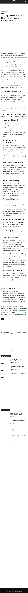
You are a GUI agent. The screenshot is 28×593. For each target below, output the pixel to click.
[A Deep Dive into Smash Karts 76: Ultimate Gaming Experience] (5, 415)
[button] (26, 2)
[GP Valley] (2, 24)
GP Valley (6, 23)
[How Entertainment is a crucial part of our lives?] (5, 430)
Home (2, 10)
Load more (14, 442)
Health (5, 10)
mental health (14, 72)
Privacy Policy (14, 589)
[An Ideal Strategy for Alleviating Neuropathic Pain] (5, 361)
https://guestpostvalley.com (14, 350)
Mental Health (7, 318)
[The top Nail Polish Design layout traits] (5, 437)
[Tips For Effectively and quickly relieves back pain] (5, 368)
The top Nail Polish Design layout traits (18, 435)
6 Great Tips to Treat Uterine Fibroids (17, 373)
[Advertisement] (14, 5)
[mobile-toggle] (2, 2)
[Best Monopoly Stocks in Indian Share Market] (5, 422)
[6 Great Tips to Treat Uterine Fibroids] (5, 375)
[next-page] (4, 380)
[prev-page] (2, 380)
